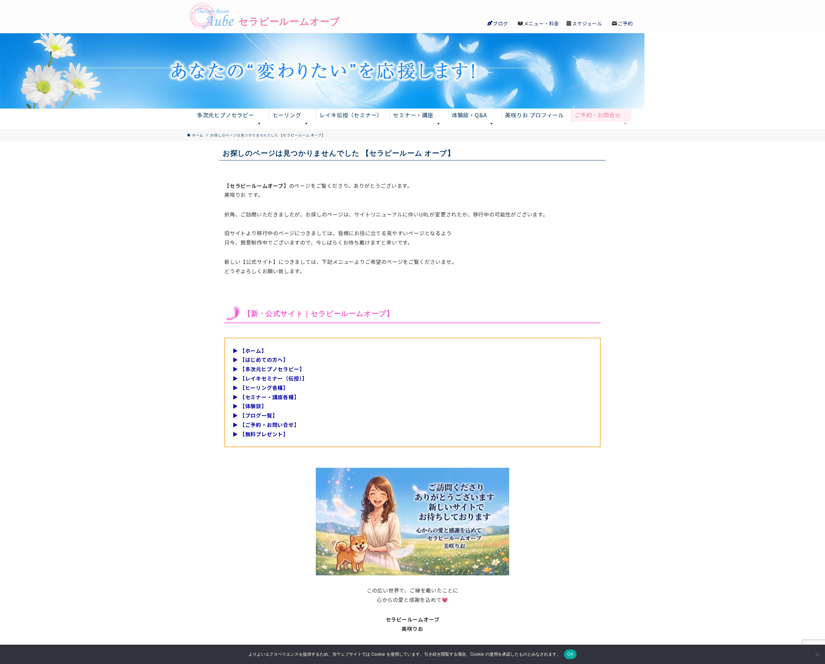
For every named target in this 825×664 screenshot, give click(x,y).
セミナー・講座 (413, 115)
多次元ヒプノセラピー (225, 115)
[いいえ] (817, 654)
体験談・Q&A (469, 115)
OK (570, 654)
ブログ (500, 23)
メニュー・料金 (541, 23)
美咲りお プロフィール (534, 115)
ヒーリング (287, 115)
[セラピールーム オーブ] (251, 16)
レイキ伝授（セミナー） (351, 115)
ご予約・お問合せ (597, 115)
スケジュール (587, 23)
